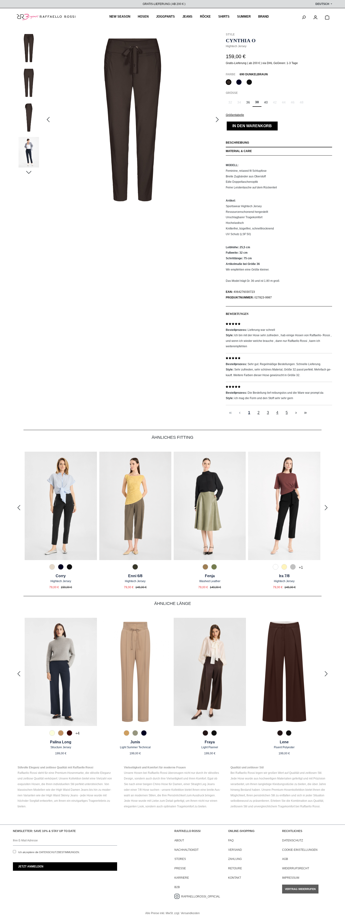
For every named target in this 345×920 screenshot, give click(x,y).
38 (257, 102)
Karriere (181, 877)
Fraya (210, 742)
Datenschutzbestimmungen (59, 852)
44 (285, 103)
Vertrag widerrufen (300, 889)
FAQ (231, 840)
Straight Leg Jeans (203, 784)
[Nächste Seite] (296, 413)
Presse (180, 868)
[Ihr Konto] (315, 16)
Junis (135, 742)
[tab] (279, 143)
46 (294, 103)
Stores (180, 859)
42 (276, 103)
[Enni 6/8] (135, 506)
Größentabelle (235, 115)
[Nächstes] (217, 119)
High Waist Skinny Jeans (62, 795)
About (179, 840)
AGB (285, 859)
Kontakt (234, 877)
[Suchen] (304, 16)
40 (266, 102)
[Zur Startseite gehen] (46, 17)
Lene (284, 742)
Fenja (210, 576)
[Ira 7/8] (284, 506)
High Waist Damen (68, 789)
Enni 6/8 (135, 576)
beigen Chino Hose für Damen (162, 784)
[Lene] (284, 672)
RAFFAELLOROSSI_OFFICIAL (200, 896)
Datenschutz (292, 840)
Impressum (290, 877)
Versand (235, 849)
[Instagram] (177, 896)
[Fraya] (210, 672)
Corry (61, 576)
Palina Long (60, 742)
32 (231, 103)
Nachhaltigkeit (186, 849)
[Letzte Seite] (305, 413)
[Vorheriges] (48, 119)
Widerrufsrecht (295, 868)
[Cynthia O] (132, 120)
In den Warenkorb (252, 126)
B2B (177, 887)
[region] (119, 120)
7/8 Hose (143, 789)
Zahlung (235, 859)
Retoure (235, 868)
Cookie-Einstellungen (300, 849)
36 (248, 102)
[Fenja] (210, 506)
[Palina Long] (61, 672)
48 (303, 103)
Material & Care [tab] (239, 151)
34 (240, 103)
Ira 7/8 (284, 576)
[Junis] (135, 672)
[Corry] (61, 506)
